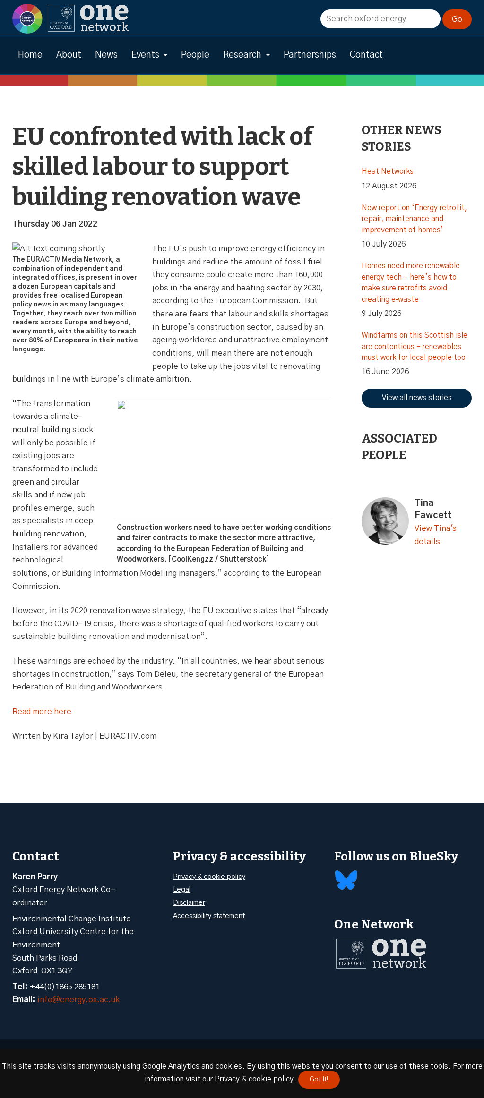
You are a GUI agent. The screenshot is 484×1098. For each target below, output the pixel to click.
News (106, 55)
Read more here (41, 711)
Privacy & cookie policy (209, 876)
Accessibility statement (209, 915)
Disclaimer (189, 902)
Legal (181, 889)
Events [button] (145, 55)
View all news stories (417, 397)
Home (30, 55)
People (195, 55)
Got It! (319, 1079)
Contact (366, 55)
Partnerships (310, 55)
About (68, 55)
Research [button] (242, 55)
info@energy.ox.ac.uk (78, 1000)
